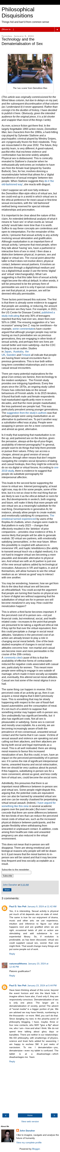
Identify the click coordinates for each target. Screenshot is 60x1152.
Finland (26, 355)
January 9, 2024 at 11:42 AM (41, 906)
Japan (7, 351)
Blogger (36, 1149)
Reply (12, 954)
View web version (30, 1121)
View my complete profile (29, 1142)
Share (7, 890)
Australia (18, 351)
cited (19, 657)
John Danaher (27, 1130)
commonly (10, 657)
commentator (27, 328)
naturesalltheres (18, 963)
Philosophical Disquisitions (18, 12)
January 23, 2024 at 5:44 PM (42, 985)
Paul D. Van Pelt (17, 906)
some (16, 328)
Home (30, 1115)
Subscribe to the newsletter (15, 869)
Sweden (11, 355)
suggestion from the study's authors (27, 412)
